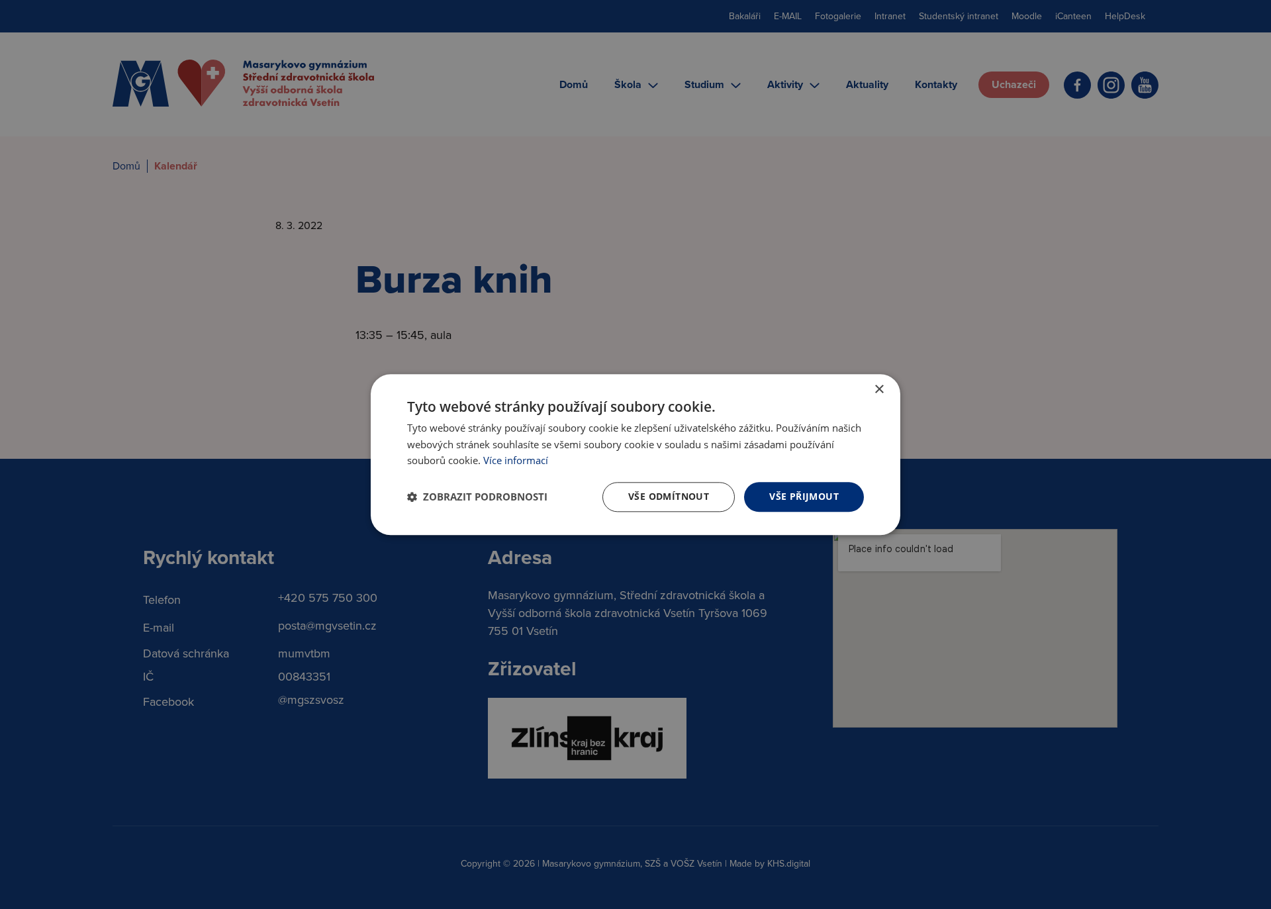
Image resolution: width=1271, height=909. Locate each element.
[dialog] (635, 454)
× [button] (879, 390)
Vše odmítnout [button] (668, 496)
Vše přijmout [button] (804, 496)
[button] (477, 497)
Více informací (515, 460)
